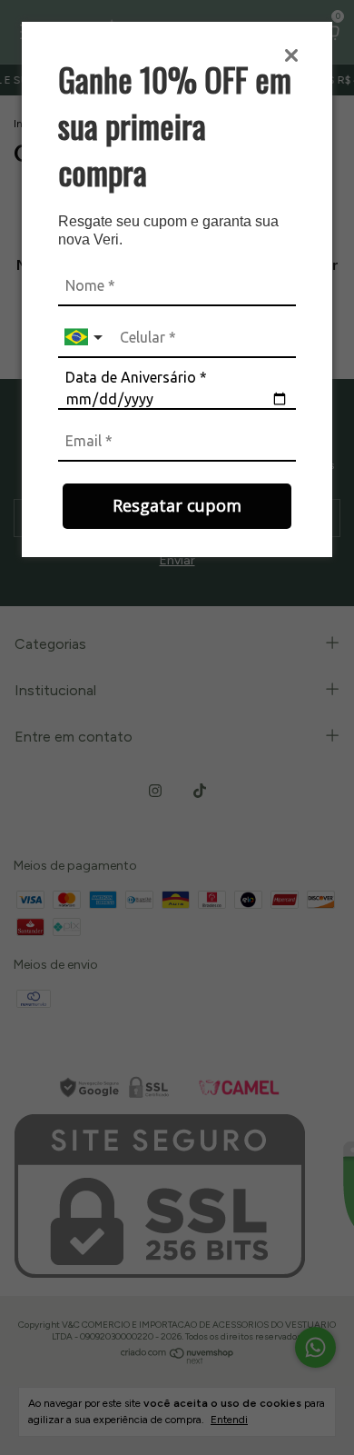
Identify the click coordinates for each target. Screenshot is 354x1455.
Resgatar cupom (177, 505)
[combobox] (85, 337)
